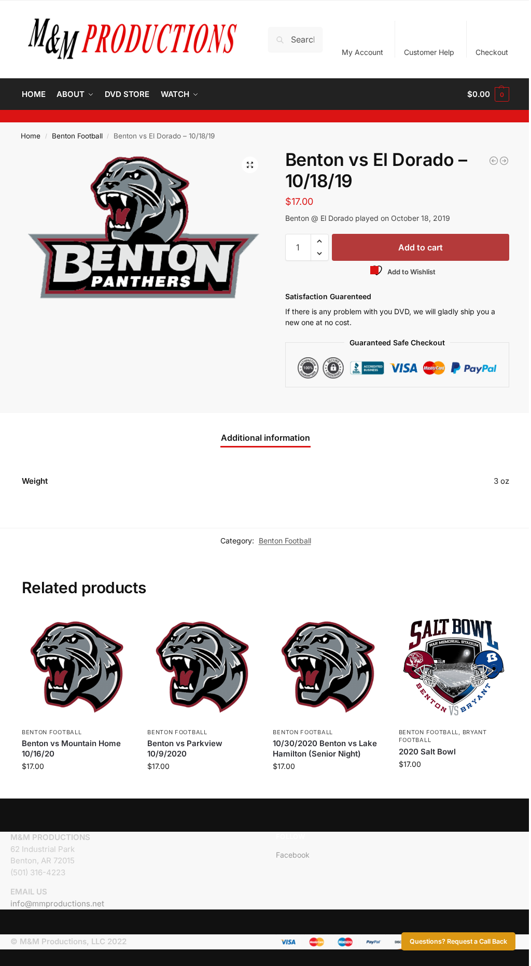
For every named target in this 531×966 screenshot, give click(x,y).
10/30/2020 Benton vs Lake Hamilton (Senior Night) (325, 748)
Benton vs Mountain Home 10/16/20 (71, 748)
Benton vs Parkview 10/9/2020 (184, 748)
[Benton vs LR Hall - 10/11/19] (493, 161)
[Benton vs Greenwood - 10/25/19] (504, 161)
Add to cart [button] (77, 787)
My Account (362, 52)
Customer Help (429, 52)
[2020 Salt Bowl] (454, 667)
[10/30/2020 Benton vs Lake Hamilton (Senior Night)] (328, 667)
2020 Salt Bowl (427, 752)
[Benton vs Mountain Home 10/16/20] (77, 667)
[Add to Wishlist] (119, 625)
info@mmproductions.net (57, 903)
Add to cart (420, 247)
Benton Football (77, 136)
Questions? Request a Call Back (458, 941)
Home (30, 136)
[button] (488, 94)
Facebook (293, 854)
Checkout (492, 52)
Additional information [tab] (265, 437)
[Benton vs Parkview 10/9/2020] (202, 667)
